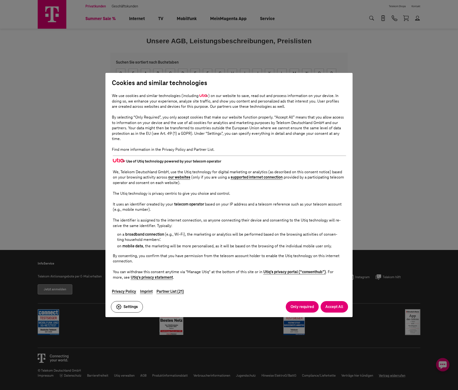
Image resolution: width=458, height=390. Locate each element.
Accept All (334, 306)
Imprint (146, 291)
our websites (179, 177)
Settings (131, 306)
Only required (302, 306)
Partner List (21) (170, 291)
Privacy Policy (124, 291)
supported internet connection (257, 177)
